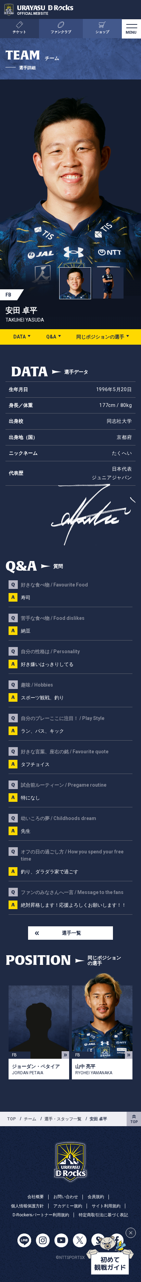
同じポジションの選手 (100, 337)
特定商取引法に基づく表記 (103, 1215)
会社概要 (35, 1196)
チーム (30, 1119)
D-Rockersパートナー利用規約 (41, 1215)
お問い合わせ (65, 1196)
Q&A (51, 337)
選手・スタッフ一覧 (62, 1119)
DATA (19, 337)
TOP (11, 1119)
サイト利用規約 (106, 1206)
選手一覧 (71, 933)
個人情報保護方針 (27, 1206)
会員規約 (96, 1196)
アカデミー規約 (67, 1206)
